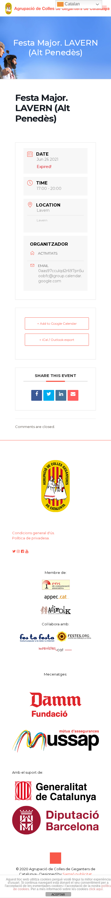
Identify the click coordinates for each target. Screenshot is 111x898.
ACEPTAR (58, 894)
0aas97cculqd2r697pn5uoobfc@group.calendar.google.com (61, 275)
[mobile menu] (103, 8)
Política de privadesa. (31, 538)
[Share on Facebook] (36, 395)
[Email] (73, 395)
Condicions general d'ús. (33, 533)
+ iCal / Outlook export (56, 340)
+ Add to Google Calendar (57, 323)
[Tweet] (48, 395)
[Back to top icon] (55, 858)
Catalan (72, 4)
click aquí (96, 889)
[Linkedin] (61, 395)
